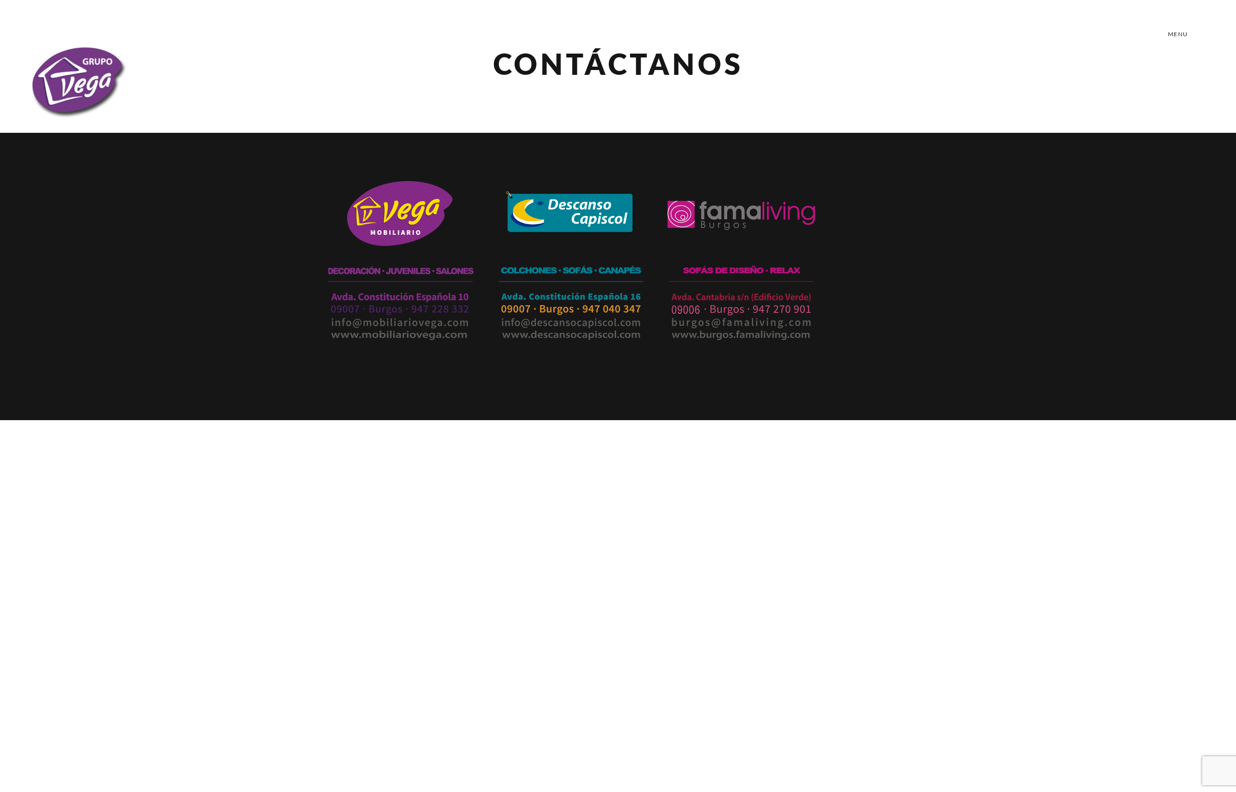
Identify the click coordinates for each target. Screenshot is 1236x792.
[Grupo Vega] (77, 77)
